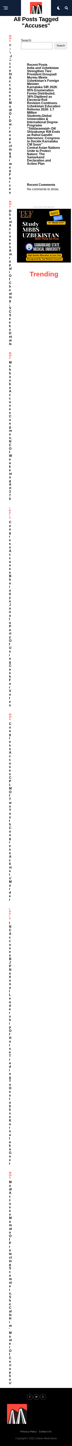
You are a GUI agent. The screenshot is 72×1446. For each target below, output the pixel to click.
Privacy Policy (28, 1431)
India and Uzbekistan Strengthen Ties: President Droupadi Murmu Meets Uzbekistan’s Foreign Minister (43, 76)
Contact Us (45, 1431)
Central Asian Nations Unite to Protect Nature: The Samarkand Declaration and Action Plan (43, 155)
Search (26, 40)
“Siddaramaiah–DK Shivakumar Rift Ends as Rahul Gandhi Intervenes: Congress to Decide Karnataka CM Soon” (43, 136)
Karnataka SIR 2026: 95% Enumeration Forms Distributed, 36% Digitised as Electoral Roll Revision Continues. (42, 95)
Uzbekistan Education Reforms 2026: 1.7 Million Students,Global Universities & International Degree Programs (43, 115)
